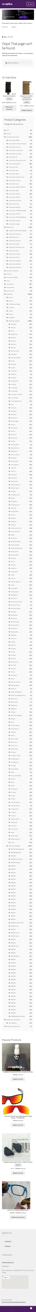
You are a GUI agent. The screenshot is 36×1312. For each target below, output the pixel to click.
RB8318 (13, 1009)
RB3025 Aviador (15, 862)
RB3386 (13, 876)
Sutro (12, 772)
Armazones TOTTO (14, 214)
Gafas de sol (10, 227)
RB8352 (13, 1013)
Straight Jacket (15, 755)
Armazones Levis (14, 184)
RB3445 (13, 882)
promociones (10, 291)
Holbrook (14, 538)
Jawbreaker (14, 571)
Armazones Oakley (14, 194)
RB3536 (13, 902)
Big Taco (13, 344)
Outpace (13, 648)
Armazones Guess (14, 174)
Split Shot (14, 742)
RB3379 (13, 872)
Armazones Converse (15, 154)
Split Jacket (14, 739)
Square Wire (14, 749)
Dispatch (13, 414)
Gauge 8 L (14, 521)
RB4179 (13, 939)
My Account (6, 1309)
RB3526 (13, 892)
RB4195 (13, 949)
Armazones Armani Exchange (17, 144)
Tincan (13, 796)
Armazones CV (13, 157)
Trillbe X (13, 812)
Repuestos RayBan (14, 846)
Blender (13, 347)
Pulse (12, 678)
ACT (7, 130)
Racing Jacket (15, 685)
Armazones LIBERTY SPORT (17, 187)
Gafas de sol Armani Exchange (18, 230)
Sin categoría (13, 1023)
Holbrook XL (14, 551)
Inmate (13, 565)
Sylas (12, 782)
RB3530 (13, 896)
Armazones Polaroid (15, 200)
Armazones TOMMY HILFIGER (17, 210)
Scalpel (13, 712)
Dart (12, 404)
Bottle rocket (15, 351)
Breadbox (14, 354)
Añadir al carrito (27, 110)
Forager (13, 491)
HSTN (13, 561)
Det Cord (13, 408)
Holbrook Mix (15, 545)
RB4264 (13, 973)
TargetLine (14, 789)
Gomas (11, 311)
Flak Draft (14, 478)
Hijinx (12, 535)
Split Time (14, 745)
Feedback (14, 458)
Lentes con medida (12, 277)
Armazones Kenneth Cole (16, 177)
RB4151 (13, 929)
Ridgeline (14, 709)
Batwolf (13, 341)
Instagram (8, 1241)
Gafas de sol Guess (14, 244)
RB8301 (13, 1003)
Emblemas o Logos (14, 304)
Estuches (11, 307)
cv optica (7, 4)
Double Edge (15, 421)
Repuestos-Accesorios (13, 1026)
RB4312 (13, 989)
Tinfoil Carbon (15, 802)
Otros (8, 281)
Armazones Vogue (14, 224)
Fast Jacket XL (15, 454)
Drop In (13, 424)
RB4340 (13, 996)
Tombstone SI (15, 806)
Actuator (13, 324)
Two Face (13, 826)
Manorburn (14, 615)
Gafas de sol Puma (14, 257)
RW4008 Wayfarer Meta (18, 1016)
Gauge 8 (13, 518)
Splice (13, 735)
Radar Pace (14, 699)
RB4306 (13, 986)
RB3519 (13, 889)
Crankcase (14, 388)
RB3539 (13, 906)
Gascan (13, 515)
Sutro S (13, 779)
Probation (14, 675)
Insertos (9, 274)
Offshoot (13, 635)
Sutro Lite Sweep (16, 775)
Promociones (10, 287)
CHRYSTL (14, 374)
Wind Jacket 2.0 (15, 839)
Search (18, 1309)
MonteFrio (14, 628)
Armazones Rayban (14, 207)
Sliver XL (13, 732)
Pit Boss (13, 655)
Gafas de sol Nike (14, 251)
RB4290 (13, 979)
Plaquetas (12, 317)
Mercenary (14, 618)
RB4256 (13, 969)
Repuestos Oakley (14, 321)
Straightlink (14, 762)
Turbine (13, 816)
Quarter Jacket (15, 682)
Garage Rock (15, 511)
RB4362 (13, 999)
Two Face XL (14, 829)
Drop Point (14, 428)
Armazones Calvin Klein (16, 150)
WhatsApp (5, 27)
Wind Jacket (14, 836)
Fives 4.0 (13, 468)
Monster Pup (15, 625)
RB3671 (13, 916)
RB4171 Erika (15, 936)
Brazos (11, 301)
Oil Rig (13, 642)
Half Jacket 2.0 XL (16, 528)
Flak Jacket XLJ (15, 485)
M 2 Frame (14, 598)
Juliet (13, 575)
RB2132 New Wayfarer (17, 849)
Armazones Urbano (14, 220)
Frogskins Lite (15, 505)
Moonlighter (15, 632)
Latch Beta (14, 588)
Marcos (11, 314)
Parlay (13, 652)
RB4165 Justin (15, 933)
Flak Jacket (14, 481)
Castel (13, 361)
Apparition (14, 334)
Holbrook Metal (16, 541)
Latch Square (15, 592)
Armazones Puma (14, 204)
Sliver (12, 722)
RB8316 (13, 1006)
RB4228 (13, 963)
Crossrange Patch (16, 401)
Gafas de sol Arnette (15, 234)
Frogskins (14, 501)
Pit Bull (13, 658)
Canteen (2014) (15, 358)
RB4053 (13, 919)
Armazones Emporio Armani (17, 160)
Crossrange (14, 398)
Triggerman (14, 809)
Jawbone (13, 568)
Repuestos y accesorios (13, 1020)
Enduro (13, 441)
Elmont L (14, 434)
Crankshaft (14, 391)
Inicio (5, 37)
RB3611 (13, 913)
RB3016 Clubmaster (17, 859)
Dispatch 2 (14, 418)
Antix (12, 331)
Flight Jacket (15, 488)
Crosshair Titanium (17, 394)
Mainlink (13, 612)
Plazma (13, 668)
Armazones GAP (13, 170)
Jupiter (13, 578)
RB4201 (13, 953)
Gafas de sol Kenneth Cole (16, 247)
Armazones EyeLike (14, 164)
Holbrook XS (14, 555)
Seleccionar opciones (9, 108)
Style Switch (14, 769)
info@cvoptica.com (8, 1262)
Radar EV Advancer (16, 692)
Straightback (15, 759)
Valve (12, 832)
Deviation (14, 411)
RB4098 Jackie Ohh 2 (17, 923)
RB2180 (13, 856)
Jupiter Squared (15, 582)
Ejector (13, 431)
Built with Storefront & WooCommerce (13, 1302)
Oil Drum (13, 638)
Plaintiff (13, 665)
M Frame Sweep (15, 608)
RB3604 (13, 909)
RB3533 (13, 899)
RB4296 (13, 983)
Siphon (13, 719)
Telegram (13, 27)
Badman (13, 337)
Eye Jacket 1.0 (15, 448)
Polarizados (10, 284)
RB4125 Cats (15, 926)
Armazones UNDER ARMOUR (17, 217)
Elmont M (14, 438)
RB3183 (13, 866)
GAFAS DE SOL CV (14, 237)
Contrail (13, 384)
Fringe (13, 498)
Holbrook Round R (16, 548)
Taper (13, 785)
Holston (13, 558)
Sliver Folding (15, 725)
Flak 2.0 (13, 471)
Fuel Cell (13, 508)
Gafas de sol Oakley (14, 254)
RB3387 (13, 879)
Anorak (8, 133)
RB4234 (13, 966)
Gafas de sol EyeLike (15, 240)
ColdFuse (13, 378)
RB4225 (13, 959)
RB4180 (13, 943)
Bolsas (11, 297)
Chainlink (14, 371)
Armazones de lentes (12, 137)
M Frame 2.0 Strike (16, 602)
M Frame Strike (15, 605)
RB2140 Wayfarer (16, 852)
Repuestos (9, 294)
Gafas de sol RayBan (15, 261)
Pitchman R (14, 662)
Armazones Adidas (14, 140)
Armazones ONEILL (14, 197)
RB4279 (13, 976)
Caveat (13, 368)
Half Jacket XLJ (15, 531)
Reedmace (14, 705)
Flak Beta (14, 475)
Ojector (13, 645)
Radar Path (14, 702)
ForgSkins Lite (15, 495)
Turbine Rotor (15, 819)
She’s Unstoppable (16, 715)
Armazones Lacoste (15, 180)
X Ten (12, 842)
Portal (13, 672)
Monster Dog (15, 622)
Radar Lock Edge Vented (18, 695)
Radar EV (13, 689)
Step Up (13, 752)
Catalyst (13, 364)
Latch (12, 585)
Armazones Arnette (15, 147)
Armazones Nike (14, 190)
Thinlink (13, 792)
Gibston (13, 525)
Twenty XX (14, 822)
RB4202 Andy (15, 956)
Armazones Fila (13, 167)
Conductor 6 (14, 381)
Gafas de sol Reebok (15, 264)
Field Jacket (14, 461)
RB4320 (13, 993)
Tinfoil (13, 799)
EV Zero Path (15, 444)
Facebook (7, 1246)
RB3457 (13, 886)
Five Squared (14, 465)
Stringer (13, 765)
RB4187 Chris (15, 946)
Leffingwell (14, 595)
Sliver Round (14, 729)
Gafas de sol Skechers (15, 267)
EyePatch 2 (14, 451)
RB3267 (13, 869)
